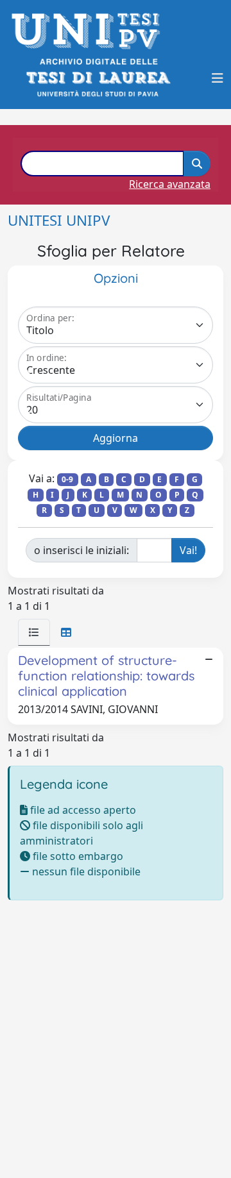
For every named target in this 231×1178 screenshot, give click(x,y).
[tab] (34, 632)
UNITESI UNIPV (59, 220)
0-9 (67, 479)
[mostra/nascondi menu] (217, 78)
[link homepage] (89, 31)
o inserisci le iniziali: (81, 550)
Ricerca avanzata (169, 184)
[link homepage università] (97, 78)
